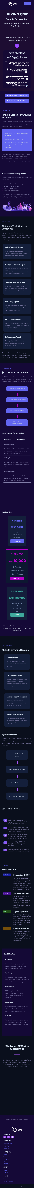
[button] (27, 3)
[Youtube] (8, 1137)
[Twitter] (4, 1137)
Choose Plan (17, 541)
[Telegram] (12, 1137)
